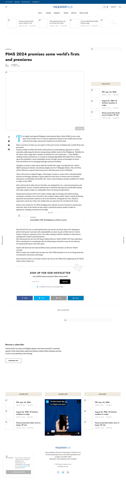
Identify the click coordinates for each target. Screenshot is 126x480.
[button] (13, 360)
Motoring (8, 49)
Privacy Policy (23, 466)
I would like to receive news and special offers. (51, 286)
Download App (26, 2)
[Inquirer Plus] (63, 7)
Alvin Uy (15, 64)
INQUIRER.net (35, 2)
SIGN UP (65, 282)
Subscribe (17, 2)
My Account (8, 2)
